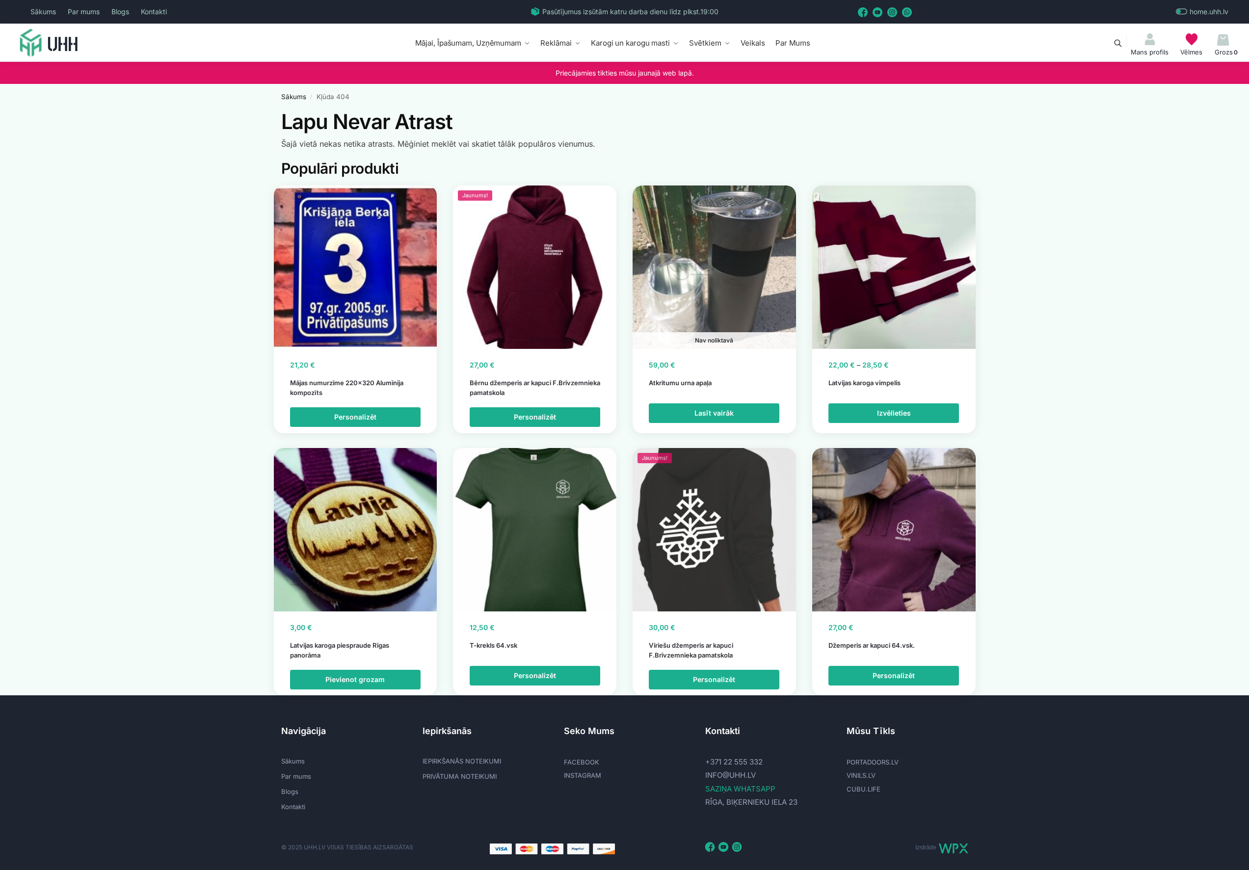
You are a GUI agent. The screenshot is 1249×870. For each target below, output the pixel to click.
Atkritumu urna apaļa (680, 383)
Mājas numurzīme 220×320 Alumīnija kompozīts (346, 387)
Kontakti (154, 11)
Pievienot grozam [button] (355, 679)
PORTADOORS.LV (873, 762)
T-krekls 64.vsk (493, 645)
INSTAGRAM (582, 775)
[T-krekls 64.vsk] (534, 529)
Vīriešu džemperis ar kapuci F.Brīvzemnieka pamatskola (691, 650)
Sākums (43, 11)
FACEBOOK (581, 762)
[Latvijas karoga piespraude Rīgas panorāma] (355, 529)
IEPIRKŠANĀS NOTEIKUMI (462, 761)
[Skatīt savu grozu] (1223, 40)
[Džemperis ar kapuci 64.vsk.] (894, 529)
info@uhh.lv (730, 775)
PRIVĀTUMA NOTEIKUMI (460, 776)
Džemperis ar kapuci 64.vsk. (871, 645)
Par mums (84, 11)
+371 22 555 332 (734, 761)
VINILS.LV (861, 775)
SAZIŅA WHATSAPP (740, 788)
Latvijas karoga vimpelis (864, 383)
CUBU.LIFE (863, 789)
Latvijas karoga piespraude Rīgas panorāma (339, 650)
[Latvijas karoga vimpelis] (894, 267)
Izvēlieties (894, 413)
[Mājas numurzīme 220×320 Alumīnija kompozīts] (355, 267)
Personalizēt (355, 417)
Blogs (120, 11)
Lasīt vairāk (714, 413)
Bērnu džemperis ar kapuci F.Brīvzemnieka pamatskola (535, 387)
